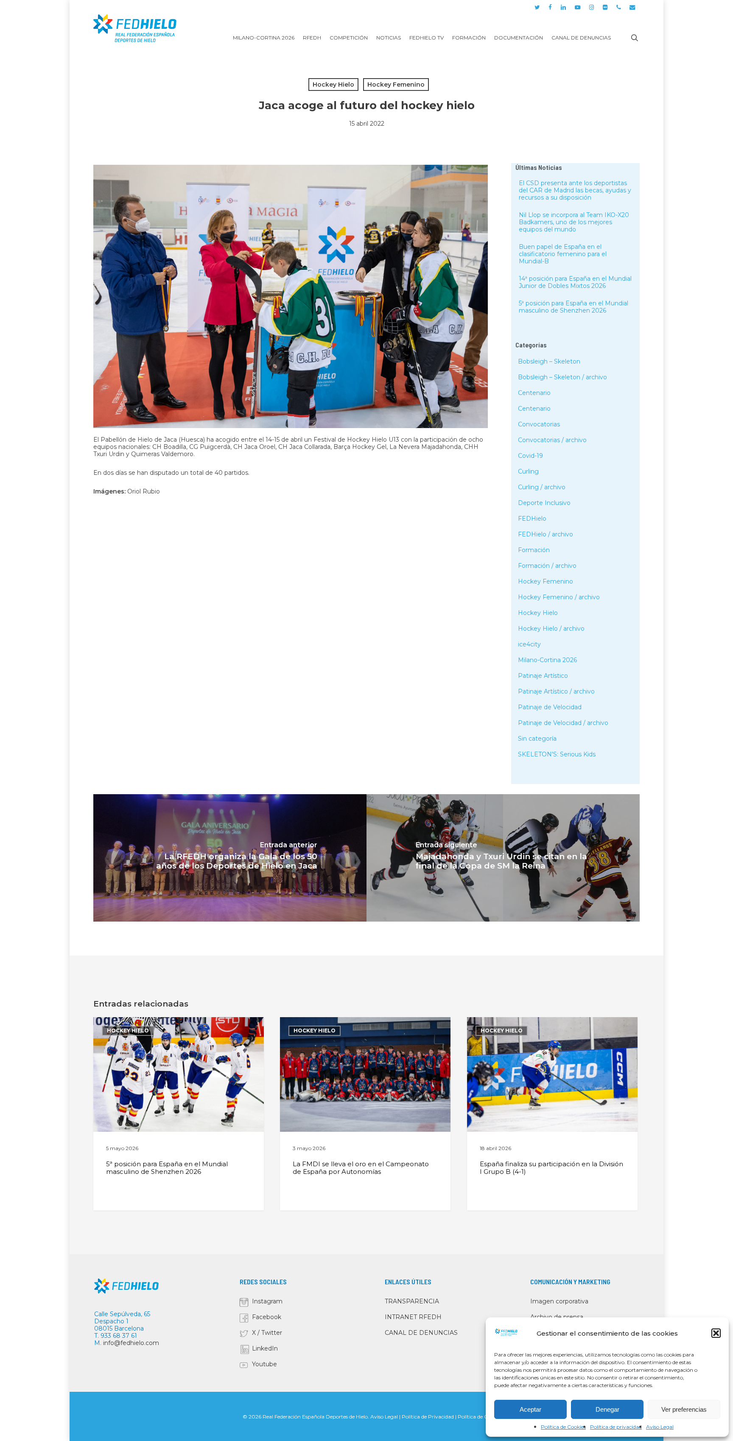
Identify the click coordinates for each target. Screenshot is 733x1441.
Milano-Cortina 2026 (547, 660)
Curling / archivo (541, 487)
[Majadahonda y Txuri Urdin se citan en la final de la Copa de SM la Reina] (503, 858)
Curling (528, 471)
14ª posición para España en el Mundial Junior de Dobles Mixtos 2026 (575, 282)
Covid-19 (530, 456)
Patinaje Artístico (543, 676)
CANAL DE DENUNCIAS (421, 1333)
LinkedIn (265, 1348)
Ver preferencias (684, 1409)
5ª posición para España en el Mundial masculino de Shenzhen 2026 (573, 306)
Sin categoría (537, 738)
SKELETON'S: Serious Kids (557, 754)
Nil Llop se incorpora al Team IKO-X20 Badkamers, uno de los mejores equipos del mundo (574, 222)
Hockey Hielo (333, 84)
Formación (534, 550)
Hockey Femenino (396, 84)
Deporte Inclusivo (544, 503)
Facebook (266, 1317)
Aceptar (530, 1409)
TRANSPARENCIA (412, 1301)
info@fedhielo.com (131, 1343)
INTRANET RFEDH (413, 1317)
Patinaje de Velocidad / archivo (563, 723)
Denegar (607, 1409)
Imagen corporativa (559, 1301)
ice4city (529, 644)
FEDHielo (532, 518)
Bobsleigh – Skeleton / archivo (562, 377)
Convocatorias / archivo (552, 440)
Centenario (534, 393)
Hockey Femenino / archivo (559, 597)
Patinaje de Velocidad (550, 707)
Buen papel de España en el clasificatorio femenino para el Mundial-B (563, 254)
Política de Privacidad (428, 1416)
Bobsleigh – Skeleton (549, 361)
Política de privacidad (616, 1427)
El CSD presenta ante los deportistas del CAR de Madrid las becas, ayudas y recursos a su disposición (575, 190)
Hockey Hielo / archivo (551, 628)
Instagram (267, 1301)
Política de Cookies (563, 1427)
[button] (716, 1333)
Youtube (264, 1364)
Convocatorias (539, 424)
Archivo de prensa (556, 1317)
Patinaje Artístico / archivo (556, 691)
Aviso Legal (660, 1427)
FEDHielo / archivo (545, 534)
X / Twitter (267, 1333)
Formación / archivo (547, 566)
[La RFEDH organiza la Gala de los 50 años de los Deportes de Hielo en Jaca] (229, 858)
